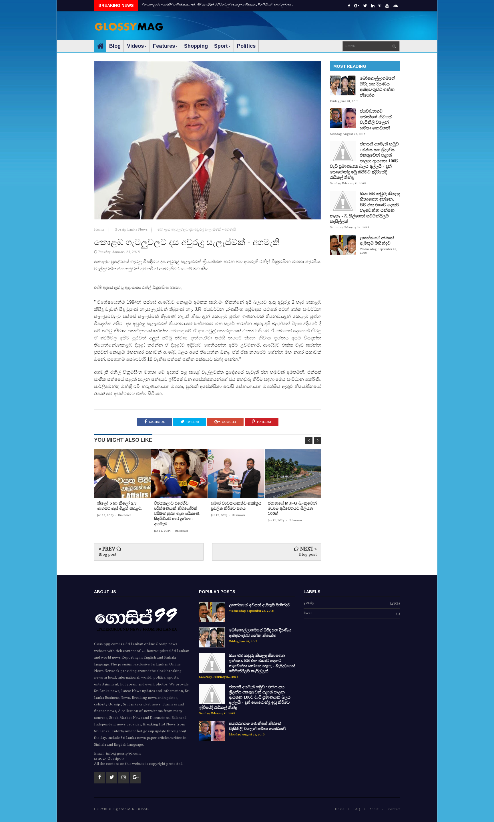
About (374, 809)
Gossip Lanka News (131, 229)
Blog (115, 46)
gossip (309, 603)
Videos (135, 46)
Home (99, 229)
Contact (394, 809)
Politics (246, 46)
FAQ (356, 809)
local (308, 613)
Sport (221, 46)
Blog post (107, 554)
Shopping (196, 46)
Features (164, 46)
